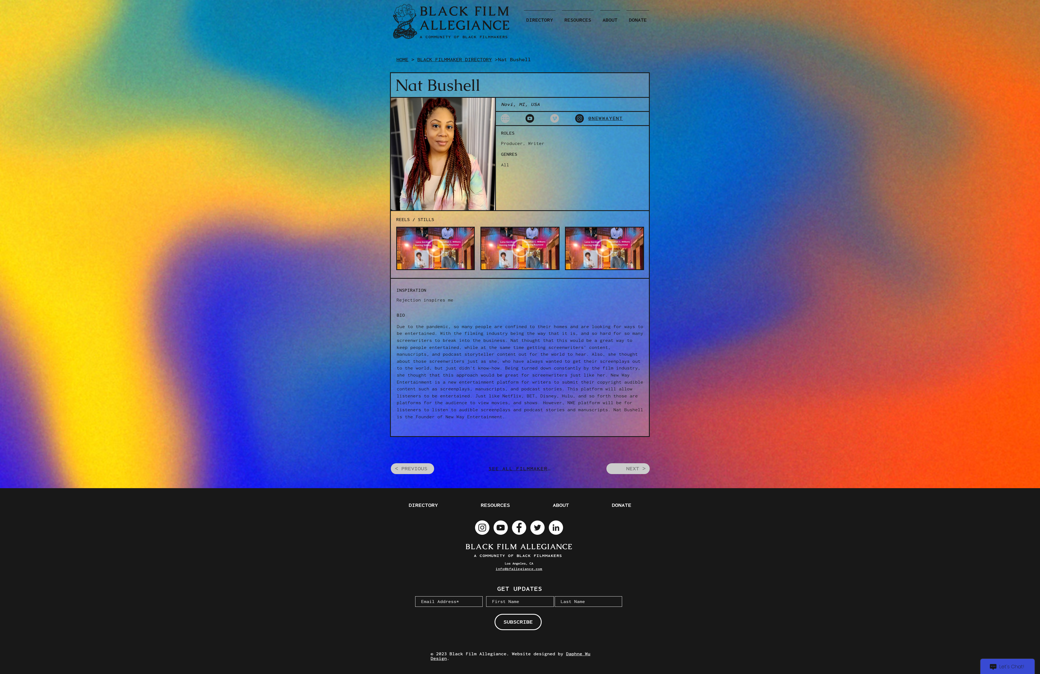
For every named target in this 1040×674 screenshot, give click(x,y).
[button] (540, 17)
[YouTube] (500, 527)
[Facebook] (519, 527)
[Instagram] (482, 527)
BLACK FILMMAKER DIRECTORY (454, 59)
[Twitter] (537, 527)
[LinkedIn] (556, 527)
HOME (402, 59)
